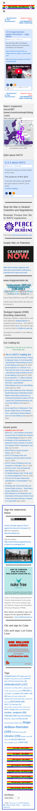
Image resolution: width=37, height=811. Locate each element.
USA (13, 739)
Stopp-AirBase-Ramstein (17, 727)
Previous (5, 7)
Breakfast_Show (10, 678)
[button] (7, 85)
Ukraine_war (26, 736)
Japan (11, 696)
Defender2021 (9, 688)
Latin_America (19, 696)
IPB (25, 691)
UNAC (7, 739)
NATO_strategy (11, 709)
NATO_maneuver (24, 707)
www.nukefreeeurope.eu (23, 617)
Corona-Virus (21, 681)
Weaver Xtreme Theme (13, 805)
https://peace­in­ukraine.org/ (22, 235)
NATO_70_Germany (12, 704)
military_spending (26, 698)
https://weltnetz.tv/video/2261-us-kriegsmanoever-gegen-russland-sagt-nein (18, 53)
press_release (12, 719)
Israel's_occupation (15, 693)
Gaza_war (18, 690)
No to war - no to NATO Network (19, 803)
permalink (11, 88)
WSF (23, 742)
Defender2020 (25, 87)
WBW (21, 739)
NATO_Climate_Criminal (11, 707)
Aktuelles (12, 87)
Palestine (10, 716)
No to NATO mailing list (18, 354)
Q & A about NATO (15, 162)
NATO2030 (17, 702)
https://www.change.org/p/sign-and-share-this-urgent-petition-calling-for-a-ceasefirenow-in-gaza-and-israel (17, 270)
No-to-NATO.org (24, 709)
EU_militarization (26, 688)
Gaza (11, 690)
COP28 (10, 681)
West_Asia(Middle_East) (11, 742)
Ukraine (12, 736)
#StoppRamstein (12, 676)
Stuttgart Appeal (21, 321)
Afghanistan (25, 676)
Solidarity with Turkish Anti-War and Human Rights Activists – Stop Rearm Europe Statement (18, 488)
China (19, 678)
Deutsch (16, 87)
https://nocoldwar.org (11, 533)
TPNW (15, 732)
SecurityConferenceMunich (13, 723)
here (17, 326)
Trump (22, 732)
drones (17, 688)
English (11, 195)
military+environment (12, 699)
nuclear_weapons (15, 712)
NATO (7, 702)
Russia (23, 719)
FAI (6, 690)
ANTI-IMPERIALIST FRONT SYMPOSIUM (25, 22)
